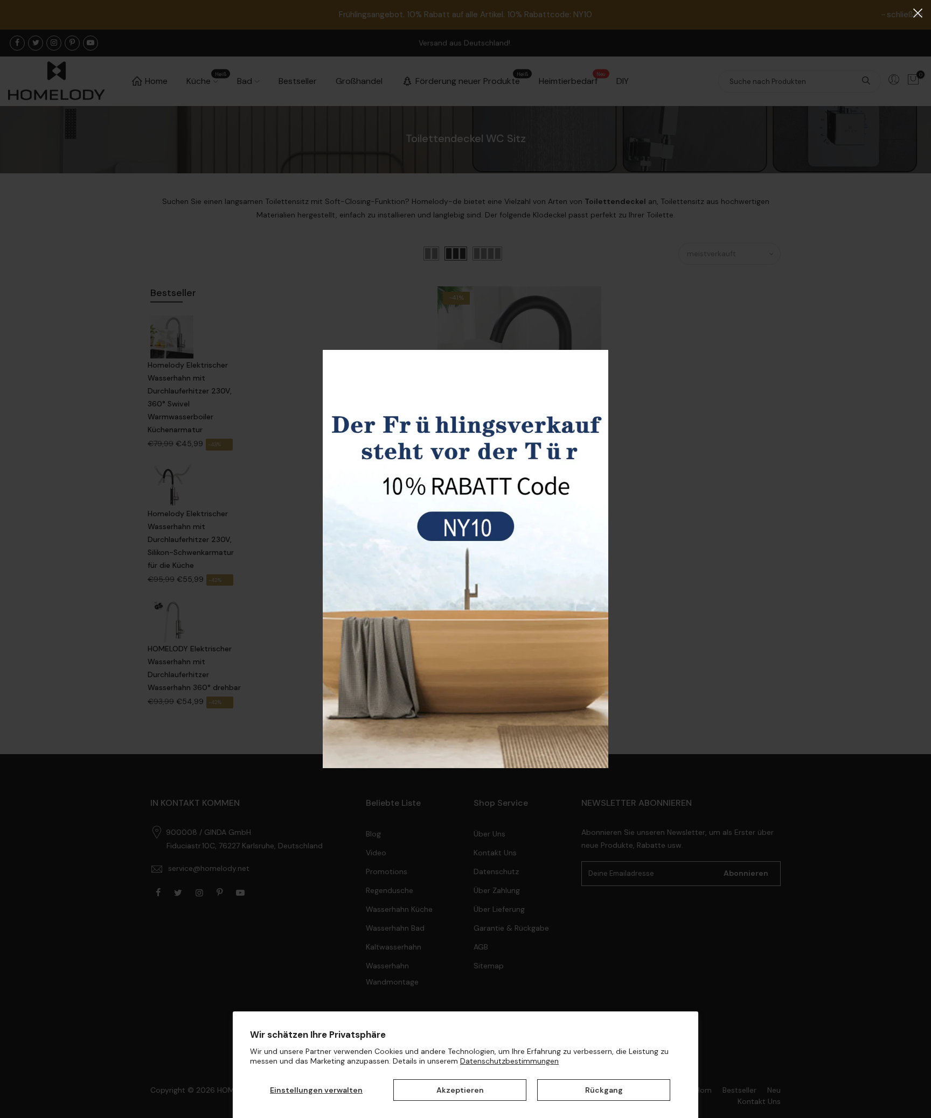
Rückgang (604, 1090)
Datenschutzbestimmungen (509, 1061)
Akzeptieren (460, 1090)
